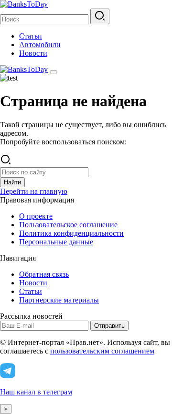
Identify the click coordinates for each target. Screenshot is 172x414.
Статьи (30, 36)
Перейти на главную (33, 191)
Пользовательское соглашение (68, 225)
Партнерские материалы (59, 300)
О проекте (36, 216)
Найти (12, 182)
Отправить (109, 325)
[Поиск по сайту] (99, 16)
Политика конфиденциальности (71, 233)
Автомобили (40, 44)
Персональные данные (56, 242)
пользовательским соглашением (102, 351)
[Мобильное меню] (53, 72)
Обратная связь (44, 274)
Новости (33, 53)
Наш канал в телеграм (36, 392)
